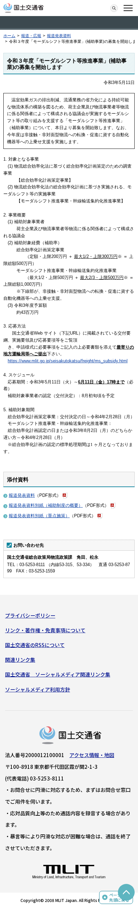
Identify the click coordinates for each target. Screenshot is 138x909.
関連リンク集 (20, 659)
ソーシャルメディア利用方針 (37, 689)
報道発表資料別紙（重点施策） (39, 515)
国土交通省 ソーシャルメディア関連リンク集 (57, 674)
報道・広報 (31, 35)
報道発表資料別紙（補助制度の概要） (46, 505)
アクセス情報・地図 (91, 754)
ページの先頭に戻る (119, 897)
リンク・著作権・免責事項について (45, 630)
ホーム (9, 35)
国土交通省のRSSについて (35, 644)
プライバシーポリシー (30, 615)
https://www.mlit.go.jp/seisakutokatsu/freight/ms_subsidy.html (68, 360)
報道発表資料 (59, 35)
